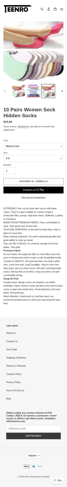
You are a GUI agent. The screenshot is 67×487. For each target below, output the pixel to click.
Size (5, 153)
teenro (27, 477)
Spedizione (23, 126)
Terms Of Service (15, 390)
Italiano (33, 455)
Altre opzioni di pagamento (33, 197)
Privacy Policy (13, 382)
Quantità (7, 165)
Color (5, 140)
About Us (11, 333)
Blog (8, 398)
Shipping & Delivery (16, 357)
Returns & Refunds (16, 365)
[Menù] (61, 9)
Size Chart (11, 349)
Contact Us (12, 341)
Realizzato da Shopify (40, 477)
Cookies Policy (14, 374)
